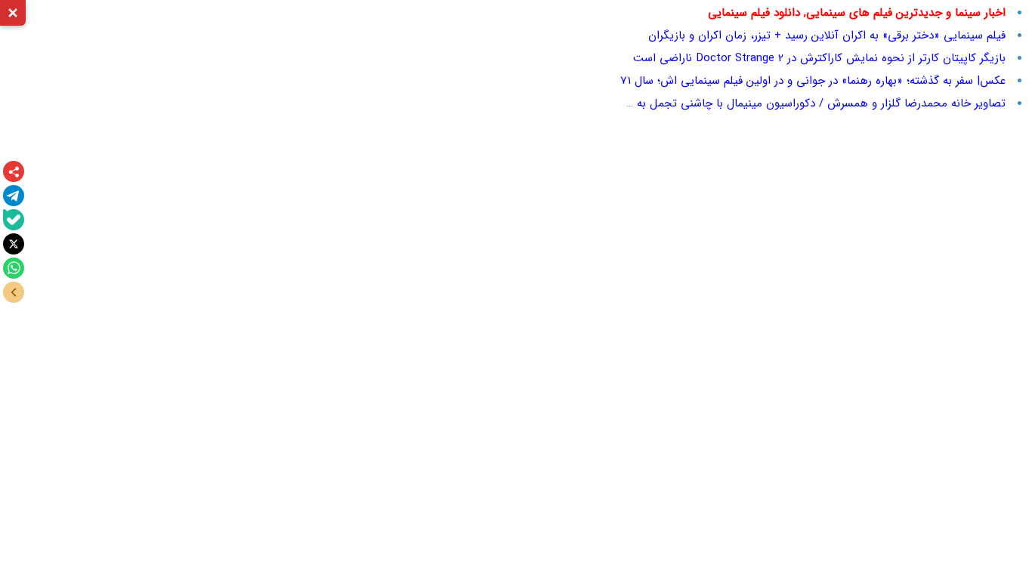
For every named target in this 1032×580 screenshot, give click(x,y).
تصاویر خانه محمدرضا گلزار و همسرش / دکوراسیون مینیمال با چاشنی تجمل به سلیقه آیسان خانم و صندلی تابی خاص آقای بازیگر (702, 103)
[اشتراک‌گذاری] (14, 171)
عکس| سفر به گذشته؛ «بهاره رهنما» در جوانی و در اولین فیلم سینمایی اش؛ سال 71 (813, 81)
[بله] (14, 220)
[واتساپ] (14, 268)
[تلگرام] (14, 196)
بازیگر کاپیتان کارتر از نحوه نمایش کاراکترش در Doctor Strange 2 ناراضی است (819, 58)
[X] (14, 244)
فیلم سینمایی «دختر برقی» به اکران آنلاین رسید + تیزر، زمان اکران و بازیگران (827, 35)
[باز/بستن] (14, 292)
